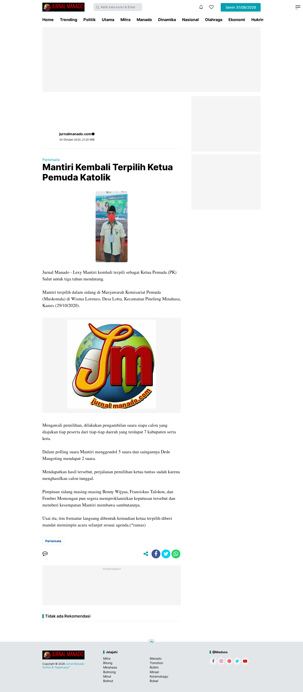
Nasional (190, 19)
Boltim (154, 667)
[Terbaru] (201, 7)
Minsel (154, 672)
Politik (89, 19)
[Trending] (211, 7)
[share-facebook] (156, 553)
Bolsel (154, 681)
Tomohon (156, 663)
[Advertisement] (151, 59)
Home (48, 19)
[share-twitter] (165, 553)
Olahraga (213, 19)
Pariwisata (51, 159)
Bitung (107, 663)
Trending (68, 19)
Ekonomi (236, 19)
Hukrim (258, 19)
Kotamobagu (159, 676)
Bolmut (108, 681)
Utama (108, 19)
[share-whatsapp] (175, 553)
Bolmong (109, 672)
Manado (144, 19)
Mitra (125, 19)
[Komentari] (45, 553)
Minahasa (110, 667)
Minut (107, 676)
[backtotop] (151, 642)
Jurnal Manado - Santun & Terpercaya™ (64, 665)
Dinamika (167, 19)
